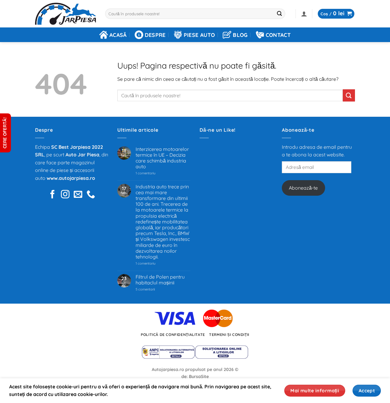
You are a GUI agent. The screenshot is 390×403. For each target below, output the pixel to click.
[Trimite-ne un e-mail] (78, 195)
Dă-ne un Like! (218, 130)
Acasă (118, 34)
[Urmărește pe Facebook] (52, 195)
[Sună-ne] (91, 195)
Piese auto (199, 34)
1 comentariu (154, 173)
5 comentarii (153, 289)
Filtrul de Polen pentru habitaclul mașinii (160, 280)
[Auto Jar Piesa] (65, 14)
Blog (240, 34)
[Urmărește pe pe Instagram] (65, 195)
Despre (155, 34)
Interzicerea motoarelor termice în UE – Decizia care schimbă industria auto (162, 158)
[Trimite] (280, 14)
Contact (278, 34)
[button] (304, 13)
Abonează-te (303, 188)
